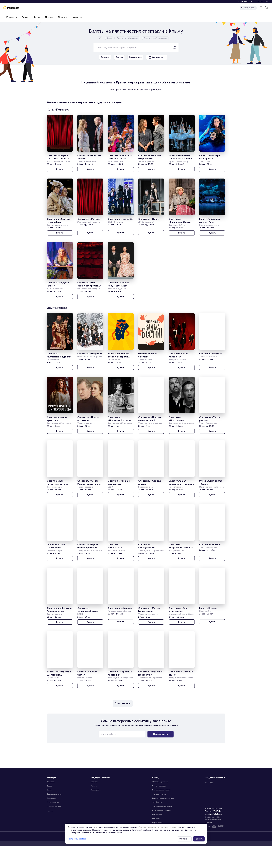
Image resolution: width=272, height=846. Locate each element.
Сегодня (94, 782)
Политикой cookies (140, 830)
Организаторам (159, 794)
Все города (51, 798)
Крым (267, 2)
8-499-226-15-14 (213, 811)
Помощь (62, 17)
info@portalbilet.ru (213, 814)
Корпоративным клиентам (163, 798)
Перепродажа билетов (162, 790)
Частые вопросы (159, 786)
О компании (157, 814)
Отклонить (184, 839)
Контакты (77, 17)
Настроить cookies (76, 839)
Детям (36, 17)
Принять (199, 839)
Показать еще (122, 703)
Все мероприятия (54, 794)
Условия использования (162, 806)
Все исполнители (54, 806)
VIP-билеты (157, 802)
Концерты (11, 17)
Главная (260, 2)
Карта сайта (157, 823)
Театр (25, 17)
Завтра (94, 786)
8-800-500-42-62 (245, 2)
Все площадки (53, 802)
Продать (248, 8)
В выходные (95, 790)
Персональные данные (161, 810)
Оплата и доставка (160, 782)
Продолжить (160, 734)
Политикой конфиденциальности (168, 830)
